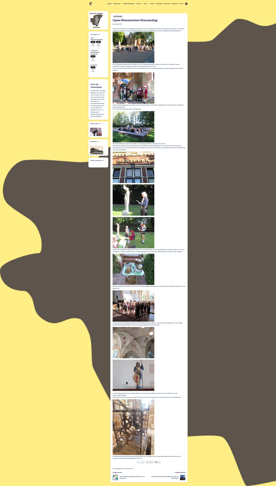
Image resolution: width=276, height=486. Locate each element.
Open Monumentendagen (97, 38)
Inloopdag (94, 65)
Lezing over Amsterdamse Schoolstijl (95, 52)
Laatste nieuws (118, 16)
